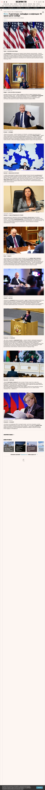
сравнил (22, 94)
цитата (8, 428)
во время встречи (29, 259)
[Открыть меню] (43, 2)
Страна (37, 5)
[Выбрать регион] (34, 1)
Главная (5, 11)
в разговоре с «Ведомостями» (28, 217)
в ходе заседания (22, 136)
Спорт (40, 5)
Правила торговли (8, 5)
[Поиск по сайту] (36, 1)
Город (20, 5)
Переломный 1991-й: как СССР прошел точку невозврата (21, 9)
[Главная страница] (21, 2)
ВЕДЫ (3, 5)
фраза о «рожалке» (21, 139)
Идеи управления (15, 5)
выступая (20, 341)
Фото (13, 11)
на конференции (38, 175)
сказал (26, 300)
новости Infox (8, 439)
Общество (9, 11)
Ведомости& (24, 5)
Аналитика (29, 5)
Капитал (33, 5)
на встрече (6, 385)
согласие (28, 787)
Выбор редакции (7, 9)
